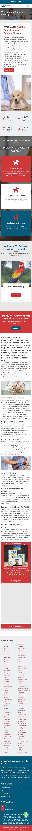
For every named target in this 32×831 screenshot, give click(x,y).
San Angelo (22, 719)
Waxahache (22, 750)
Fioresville (7, 719)
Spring (21, 728)
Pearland (21, 697)
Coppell (6, 697)
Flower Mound (8, 723)
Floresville (7, 721)
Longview (22, 659)
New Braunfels (23, 688)
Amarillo (6, 653)
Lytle (20, 664)
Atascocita (7, 657)
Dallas (6, 701)
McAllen (21, 673)
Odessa (21, 692)
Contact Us (8, 70)
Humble (6, 750)
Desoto (6, 708)
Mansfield (22, 666)
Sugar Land (22, 734)
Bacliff (5, 664)
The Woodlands (23, 741)
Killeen (21, 644)
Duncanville (7, 712)
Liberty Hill (22, 657)
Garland (6, 732)
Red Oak (21, 708)
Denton (6, 706)
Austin (5, 659)
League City (22, 648)
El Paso (6, 717)
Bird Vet (3, 790)
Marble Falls (22, 668)
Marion (21, 670)
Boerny (6, 673)
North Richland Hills (25, 690)
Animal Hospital (5, 787)
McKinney (22, 675)
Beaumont (7, 670)
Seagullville (22, 725)
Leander (21, 650)
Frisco (5, 730)
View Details (16, 297)
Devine (6, 710)
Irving (5, 752)
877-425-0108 (16, 2)
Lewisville (22, 655)
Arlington (6, 655)
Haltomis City (7, 743)
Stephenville (22, 732)
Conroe (6, 692)
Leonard (21, 653)
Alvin (5, 650)
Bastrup (6, 666)
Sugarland (22, 736)
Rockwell (22, 712)
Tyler (20, 743)
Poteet (21, 706)
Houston (6, 747)
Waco (21, 747)
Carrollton (6, 681)
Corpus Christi (8, 699)
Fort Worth (7, 725)
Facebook (20, 829)
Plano (21, 703)
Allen (5, 648)
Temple (21, 739)
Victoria (21, 745)
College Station (8, 690)
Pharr (20, 701)
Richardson (22, 710)
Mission (21, 684)
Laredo (21, 646)
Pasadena (22, 695)
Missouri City (23, 686)
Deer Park (7, 703)
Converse (6, 695)
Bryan (5, 677)
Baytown (6, 668)
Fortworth (6, 728)
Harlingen (6, 745)
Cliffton (6, 688)
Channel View (8, 686)
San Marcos (22, 723)
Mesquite (21, 677)
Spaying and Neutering (7, 796)
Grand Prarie (7, 739)
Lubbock (21, 662)
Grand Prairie (7, 736)
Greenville (7, 741)
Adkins (6, 646)
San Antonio (22, 721)
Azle (5, 662)
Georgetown (7, 734)
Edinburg (6, 714)
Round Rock (22, 714)
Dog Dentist (4, 793)
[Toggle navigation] (27, 6)
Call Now (16, 328)
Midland (21, 681)
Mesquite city (23, 679)
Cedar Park (7, 684)
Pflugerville (22, 699)
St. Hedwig (22, 730)
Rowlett (21, 717)
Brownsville (7, 675)
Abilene (6, 644)
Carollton (6, 679)
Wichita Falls (23, 752)
